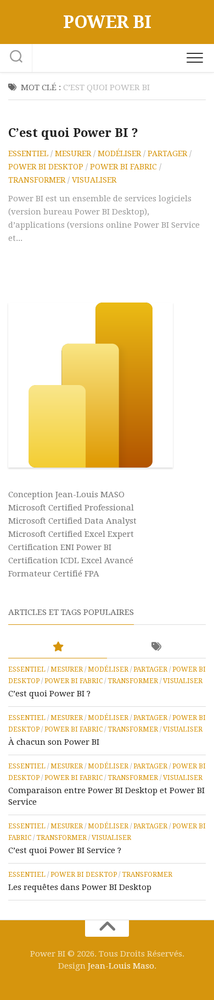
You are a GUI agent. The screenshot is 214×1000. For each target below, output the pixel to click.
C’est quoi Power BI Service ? (64, 850)
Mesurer (73, 153)
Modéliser (119, 153)
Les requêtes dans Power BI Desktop (79, 887)
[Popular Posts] (57, 647)
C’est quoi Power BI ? (73, 133)
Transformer (36, 179)
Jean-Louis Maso (121, 966)
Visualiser (94, 179)
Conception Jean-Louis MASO (66, 494)
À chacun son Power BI (53, 742)
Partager (167, 153)
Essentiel (28, 153)
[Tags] (156, 647)
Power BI (107, 22)
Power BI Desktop (45, 166)
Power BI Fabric (123, 166)
